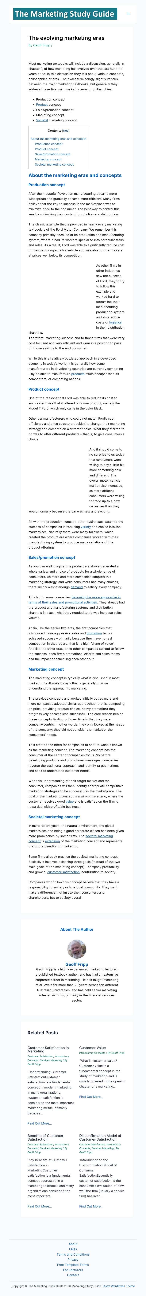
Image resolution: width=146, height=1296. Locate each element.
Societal (42, 120)
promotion (94, 633)
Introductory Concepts (92, 1052)
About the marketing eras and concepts (58, 139)
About (73, 1244)
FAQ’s (73, 1249)
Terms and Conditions (73, 1254)
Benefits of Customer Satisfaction (45, 1137)
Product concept (47, 149)
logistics (115, 322)
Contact (73, 1275)
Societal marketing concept (54, 164)
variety (86, 527)
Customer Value (92, 1048)
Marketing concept (48, 159)
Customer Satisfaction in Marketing (48, 1049)
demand (77, 587)
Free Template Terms (73, 1265)
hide (65, 130)
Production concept (49, 144)
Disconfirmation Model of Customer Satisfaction (100, 1137)
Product (42, 104)
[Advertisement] (60, 293)
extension (52, 841)
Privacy (73, 1259)
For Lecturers (73, 1270)
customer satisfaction (63, 872)
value (70, 801)
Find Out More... (40, 1123)
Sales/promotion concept (53, 154)
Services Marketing (51, 1060)
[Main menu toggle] (128, 14)
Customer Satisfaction (40, 1056)
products (78, 374)
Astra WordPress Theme (119, 1286)
